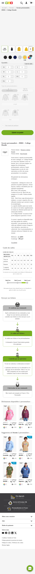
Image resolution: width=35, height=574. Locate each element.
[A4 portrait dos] (15, 113)
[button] (30, 568)
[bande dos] (5, 113)
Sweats (12, 8)
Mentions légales (6, 570)
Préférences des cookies (20, 567)
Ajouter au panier (17, 132)
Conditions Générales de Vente (10, 563)
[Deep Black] (5, 57)
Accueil (4, 8)
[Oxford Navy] (15, 57)
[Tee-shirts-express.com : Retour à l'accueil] (10, 2)
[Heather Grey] (20, 57)
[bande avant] (15, 97)
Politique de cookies (7, 567)
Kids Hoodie (25, 154)
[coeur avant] (5, 97)
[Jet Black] (10, 57)
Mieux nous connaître (9, 541)
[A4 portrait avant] (25, 97)
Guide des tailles (28, 64)
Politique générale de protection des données (14, 565)
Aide (3, 546)
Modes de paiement (8, 550)
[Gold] (25, 57)
